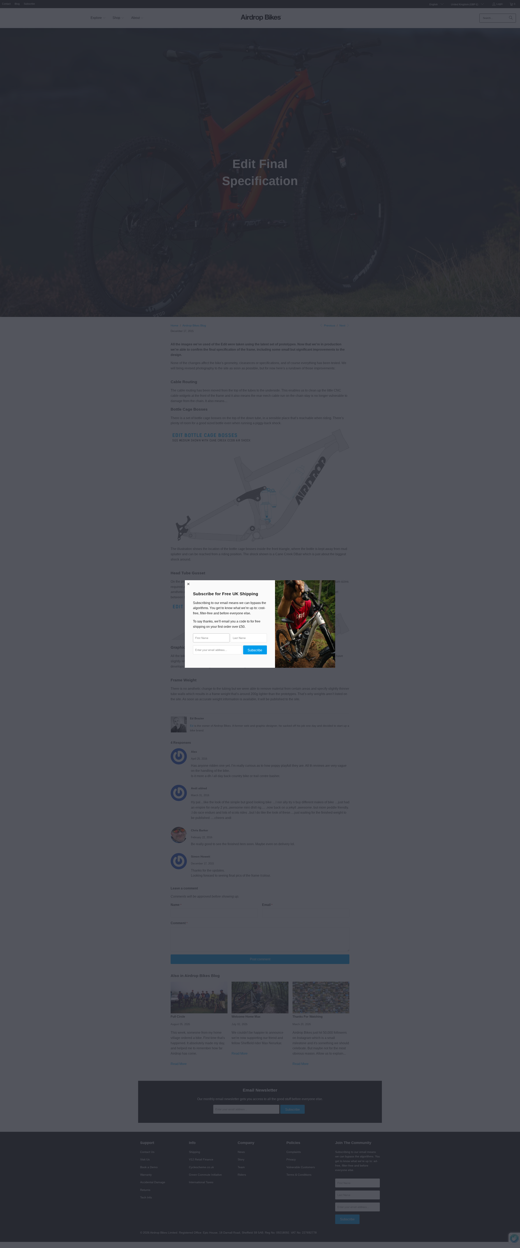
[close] (188, 584)
